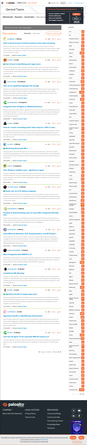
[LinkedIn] (73, 416)
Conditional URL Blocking (13, 273)
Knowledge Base (53, 424)
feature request (73, 186)
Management (72, 262)
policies (71, 317)
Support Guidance (74, 368)
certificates (72, 70)
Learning (71, 251)
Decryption (72, 154)
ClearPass (71, 74)
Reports (71, 328)
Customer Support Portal (74, 128)
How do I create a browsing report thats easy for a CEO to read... (29, 127)
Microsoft (71, 266)
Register (63, 3)
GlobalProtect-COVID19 (73, 204)
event (70, 175)
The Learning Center (55, 421)
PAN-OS (71, 306)
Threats (71, 386)
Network (71, 280)
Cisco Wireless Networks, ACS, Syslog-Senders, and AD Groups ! (29, 234)
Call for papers (73, 67)
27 (53, 352)
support (71, 361)
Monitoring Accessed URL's (16, 148)
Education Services (74, 164)
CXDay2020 (72, 136)
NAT (70, 273)
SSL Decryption (73, 354)
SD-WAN (71, 331)
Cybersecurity (72, 150)
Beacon (71, 63)
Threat (70, 375)
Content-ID (72, 99)
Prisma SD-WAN (73, 324)
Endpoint (71, 168)
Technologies (72, 372)
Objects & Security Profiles (74, 298)
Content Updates (73, 95)
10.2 (70, 31)
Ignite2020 (72, 241)
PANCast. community (74, 310)
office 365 (71, 303)
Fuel (70, 189)
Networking (72, 287)
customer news (73, 124)
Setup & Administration (75, 338)
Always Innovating (74, 42)
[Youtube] (79, 410)
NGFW (70, 294)
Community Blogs (54, 413)
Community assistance (75, 85)
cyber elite (71, 140)
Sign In (70, 3)
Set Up (71, 335)
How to (71, 216)
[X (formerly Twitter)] (73, 410)
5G (70, 35)
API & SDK (71, 49)
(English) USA (55, 3)
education (71, 161)
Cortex (71, 103)
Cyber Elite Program (74, 143)
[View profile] (5, 39)
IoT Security (72, 248)
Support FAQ (72, 364)
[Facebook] (79, 416)
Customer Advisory (74, 120)
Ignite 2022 (72, 234)
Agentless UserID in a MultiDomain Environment (22, 316)
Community (72, 81)
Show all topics (27, 27)
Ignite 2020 (72, 230)
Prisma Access (72, 320)
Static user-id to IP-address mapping (20, 191)
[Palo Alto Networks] (14, 405)
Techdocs (51, 428)
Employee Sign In (79, 3)
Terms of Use (30, 417)
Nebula (71, 276)
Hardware (71, 209)
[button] (73, 437)
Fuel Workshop (73, 197)
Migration (71, 269)
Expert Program (73, 182)
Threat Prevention (73, 379)
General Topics (29, 17)
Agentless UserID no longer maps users (21, 294)
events (71, 179)
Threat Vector (72, 382)
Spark (70, 342)
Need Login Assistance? (77, 22)
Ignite (70, 223)
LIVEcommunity (8, 17)
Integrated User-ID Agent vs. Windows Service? (22, 106)
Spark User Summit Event (74, 346)
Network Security (73, 283)
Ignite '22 (71, 226)
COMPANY (7, 410)
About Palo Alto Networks (12, 413)
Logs (70, 258)
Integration (72, 244)
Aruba (70, 56)
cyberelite (71, 147)
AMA (70, 46)
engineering (72, 172)
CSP (70, 117)
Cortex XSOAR (72, 113)
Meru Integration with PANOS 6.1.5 (17, 254)
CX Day (71, 132)
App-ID (71, 53)
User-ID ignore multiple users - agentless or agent (23, 170)
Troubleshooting (73, 389)
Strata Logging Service (75, 357)
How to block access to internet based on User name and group (29, 43)
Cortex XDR (72, 110)
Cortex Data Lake (73, 106)
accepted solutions (74, 38)
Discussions (19, 17)
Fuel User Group (73, 193)
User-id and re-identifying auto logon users (23, 64)
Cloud (70, 78)
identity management (74, 219)
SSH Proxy (71, 350)
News (70, 291)
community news (73, 88)
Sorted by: (27, 33)
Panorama (71, 313)
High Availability (73, 212)
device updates (73, 157)
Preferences (77, 442)
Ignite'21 (71, 237)
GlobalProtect (72, 200)
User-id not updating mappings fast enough (21, 86)
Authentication (73, 60)
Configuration (72, 92)
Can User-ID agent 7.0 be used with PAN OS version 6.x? (26, 337)
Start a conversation (54, 33)
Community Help (53, 417)
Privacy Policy (44, 439)
